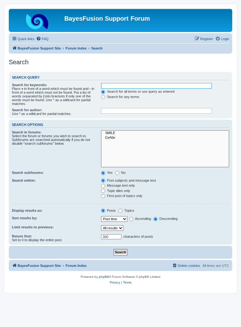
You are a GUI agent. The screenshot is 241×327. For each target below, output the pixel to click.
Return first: (22, 236)
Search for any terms (122, 97)
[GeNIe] (165, 138)
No (123, 172)
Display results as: (27, 210)
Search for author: (27, 110)
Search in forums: (26, 132)
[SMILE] (165, 133)
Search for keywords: (29, 85)
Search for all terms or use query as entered (140, 91)
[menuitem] (42, 39)
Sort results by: (24, 218)
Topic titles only (118, 191)
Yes (109, 172)
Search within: (24, 180)
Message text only (120, 185)
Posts (111, 210)
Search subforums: (28, 172)
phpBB (104, 276)
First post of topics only (124, 196)
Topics (128, 210)
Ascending (142, 219)
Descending (168, 219)
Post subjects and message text (131, 180)
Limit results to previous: (33, 227)
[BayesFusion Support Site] (37, 20)
